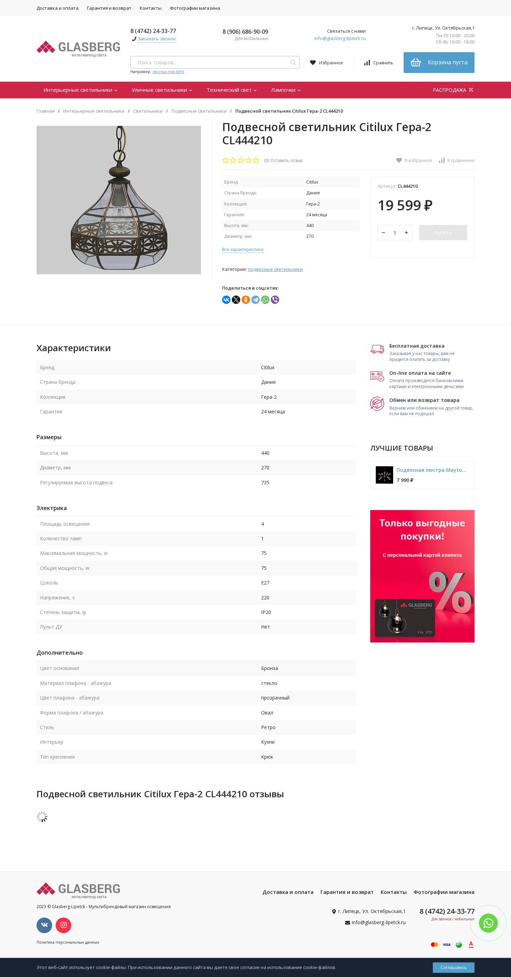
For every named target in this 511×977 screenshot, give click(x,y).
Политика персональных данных (67, 942)
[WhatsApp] (265, 300)
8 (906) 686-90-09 (245, 31)
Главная (45, 111)
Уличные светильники (160, 89)
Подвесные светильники (199, 111)
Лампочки (284, 89)
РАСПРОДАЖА (450, 90)
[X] (236, 300)
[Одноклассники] (246, 300)
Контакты (151, 8)
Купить (443, 232)
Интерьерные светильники (78, 89)
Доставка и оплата (57, 8)
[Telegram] (255, 300)
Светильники (148, 111)
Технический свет (229, 89)
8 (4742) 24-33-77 (153, 31)
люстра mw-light (168, 71)
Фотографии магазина (195, 8)
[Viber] (275, 300)
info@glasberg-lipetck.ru (340, 38)
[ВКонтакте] (226, 300)
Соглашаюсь (453, 967)
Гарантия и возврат (109, 8)
